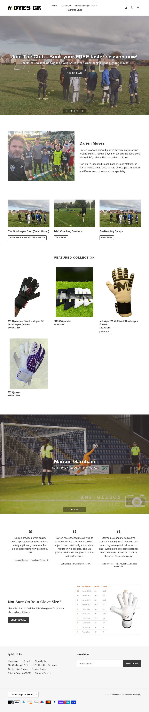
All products (40, 661)
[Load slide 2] (75, 111)
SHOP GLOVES (18, 620)
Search (26, 661)
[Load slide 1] (72, 111)
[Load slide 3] (77, 111)
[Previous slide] (66, 111)
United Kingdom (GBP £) (22, 694)
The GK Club (74, 73)
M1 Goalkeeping (118, 695)
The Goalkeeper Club (18, 665)
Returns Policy (39, 669)
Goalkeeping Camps (18, 669)
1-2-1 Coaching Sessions (45, 665)
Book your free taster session (27, 238)
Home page (13, 661)
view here (60, 238)
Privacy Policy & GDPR (19, 673)
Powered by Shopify (133, 695)
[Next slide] (82, 111)
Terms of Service (43, 673)
